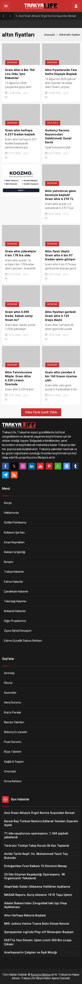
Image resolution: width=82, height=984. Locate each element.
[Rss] (14, 475)
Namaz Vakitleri (14, 722)
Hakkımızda (11, 512)
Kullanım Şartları (14, 532)
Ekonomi (12, 62)
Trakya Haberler (14, 571)
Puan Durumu (12, 741)
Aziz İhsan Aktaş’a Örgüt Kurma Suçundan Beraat (47, 15)
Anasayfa (49, 34)
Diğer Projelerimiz (15, 620)
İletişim (8, 561)
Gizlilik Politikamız (15, 522)
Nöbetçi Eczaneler (15, 732)
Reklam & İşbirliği (14, 552)
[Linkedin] (31, 466)
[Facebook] (5, 466)
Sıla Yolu (52, 123)
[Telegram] (5, 475)
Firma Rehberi (12, 781)
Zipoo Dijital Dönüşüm (18, 630)
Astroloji (9, 673)
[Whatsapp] (58, 466)
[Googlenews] (66, 466)
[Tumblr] (75, 466)
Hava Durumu (12, 702)
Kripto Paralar (12, 712)
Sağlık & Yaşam (14, 761)
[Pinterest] (49, 466)
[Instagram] (23, 466)
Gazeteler (10, 692)
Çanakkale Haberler (16, 591)
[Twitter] (14, 466)
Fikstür (8, 682)
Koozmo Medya (41, 974)
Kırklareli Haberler (15, 611)
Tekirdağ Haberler (15, 601)
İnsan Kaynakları (14, 542)
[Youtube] (40, 466)
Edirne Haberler (13, 581)
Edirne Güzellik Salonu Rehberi (23, 640)
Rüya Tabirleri (12, 751)
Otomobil (10, 771)
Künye (8, 502)
